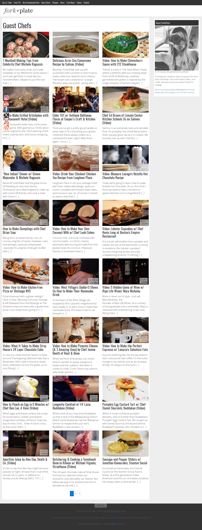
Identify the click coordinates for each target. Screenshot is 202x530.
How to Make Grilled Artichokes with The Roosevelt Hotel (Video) (25, 117)
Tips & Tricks (7, 2)
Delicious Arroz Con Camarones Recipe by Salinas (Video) (72, 62)
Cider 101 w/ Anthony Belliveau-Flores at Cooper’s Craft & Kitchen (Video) (74, 119)
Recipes (55, 2)
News (62, 2)
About (73, 517)
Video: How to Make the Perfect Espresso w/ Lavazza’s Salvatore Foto (125, 347)
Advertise (114, 517)
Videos (79, 2)
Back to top (100, 505)
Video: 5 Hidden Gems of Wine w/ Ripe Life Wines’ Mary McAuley (123, 289)
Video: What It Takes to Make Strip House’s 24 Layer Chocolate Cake (24, 347)
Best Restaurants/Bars (31, 2)
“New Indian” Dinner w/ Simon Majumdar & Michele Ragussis (21, 175)
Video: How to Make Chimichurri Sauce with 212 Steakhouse (122, 62)
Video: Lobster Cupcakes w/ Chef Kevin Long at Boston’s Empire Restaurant (122, 232)
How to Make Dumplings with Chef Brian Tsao (24, 230)
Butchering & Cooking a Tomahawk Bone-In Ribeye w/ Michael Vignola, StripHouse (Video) (74, 463)
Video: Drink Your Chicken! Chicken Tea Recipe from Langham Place (74, 175)
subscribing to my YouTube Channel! (179, 92)
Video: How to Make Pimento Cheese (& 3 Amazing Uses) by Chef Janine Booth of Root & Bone (75, 349)
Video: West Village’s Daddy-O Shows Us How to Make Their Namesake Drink (75, 291)
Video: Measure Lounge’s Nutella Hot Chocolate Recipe (125, 175)
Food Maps (70, 2)
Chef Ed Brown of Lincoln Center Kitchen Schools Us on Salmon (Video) (122, 119)
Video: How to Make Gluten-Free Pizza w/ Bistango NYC (23, 289)
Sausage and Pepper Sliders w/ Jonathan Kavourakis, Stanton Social (124, 461)
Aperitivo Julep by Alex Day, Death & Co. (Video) (25, 461)
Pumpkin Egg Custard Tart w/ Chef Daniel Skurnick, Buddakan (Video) (124, 406)
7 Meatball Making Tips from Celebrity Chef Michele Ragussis (23, 62)
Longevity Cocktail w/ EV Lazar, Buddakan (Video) (72, 406)
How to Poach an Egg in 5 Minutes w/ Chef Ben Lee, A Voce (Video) (26, 406)
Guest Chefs (45, 2)
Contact (86, 2)
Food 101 (17, 2)
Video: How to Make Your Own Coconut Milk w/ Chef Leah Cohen (73, 230)
